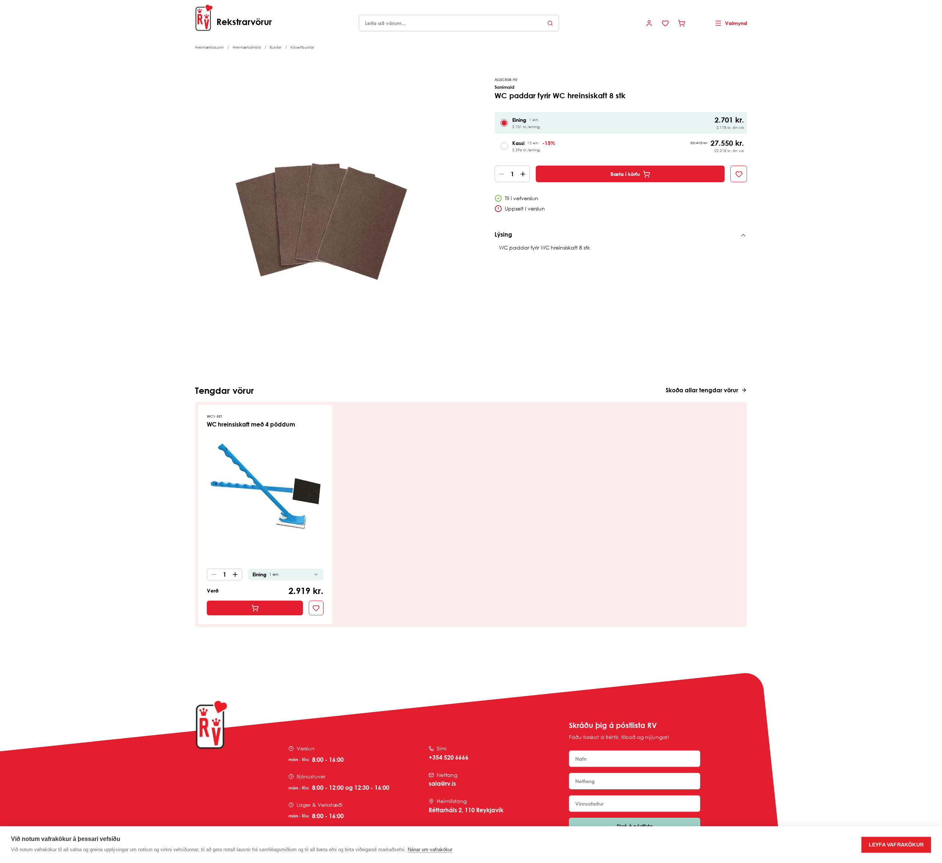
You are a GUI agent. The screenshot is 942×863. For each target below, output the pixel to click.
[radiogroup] (621, 134)
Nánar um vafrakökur (430, 849)
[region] (321, 211)
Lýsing (503, 234)
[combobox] (459, 23)
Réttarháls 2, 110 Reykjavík (466, 810)
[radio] (504, 123)
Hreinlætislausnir (209, 47)
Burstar (275, 47)
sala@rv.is (442, 783)
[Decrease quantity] (500, 174)
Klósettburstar (302, 47)
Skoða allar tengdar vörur (702, 390)
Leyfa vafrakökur (896, 845)
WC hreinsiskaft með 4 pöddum (251, 424)
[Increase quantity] (524, 174)
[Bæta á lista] (738, 174)
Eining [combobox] (265, 574)
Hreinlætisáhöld (247, 47)
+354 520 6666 (448, 757)
